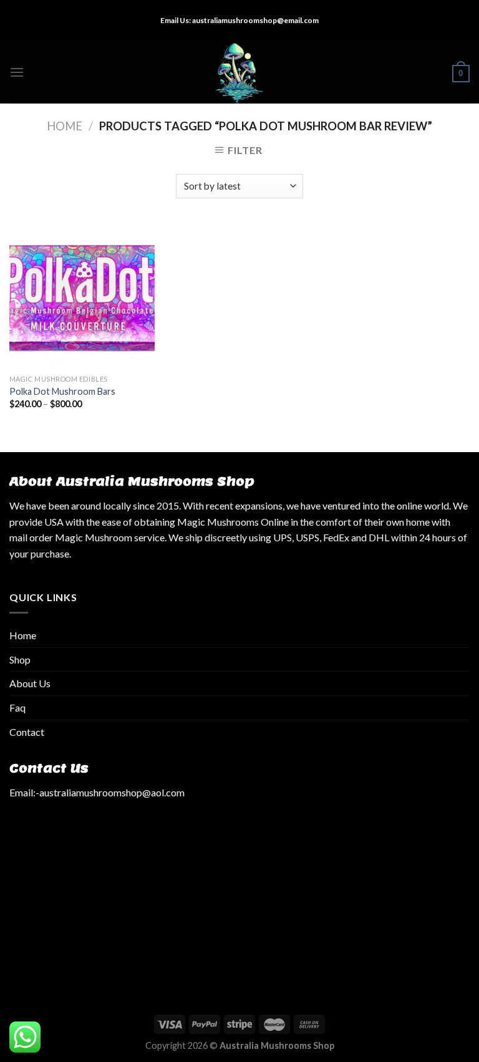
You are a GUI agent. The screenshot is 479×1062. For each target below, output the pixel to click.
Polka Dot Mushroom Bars (62, 391)
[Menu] (16, 72)
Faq (17, 707)
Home (64, 126)
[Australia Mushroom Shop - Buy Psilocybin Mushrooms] (240, 72)
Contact (26, 732)
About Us (30, 683)
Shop (20, 659)
